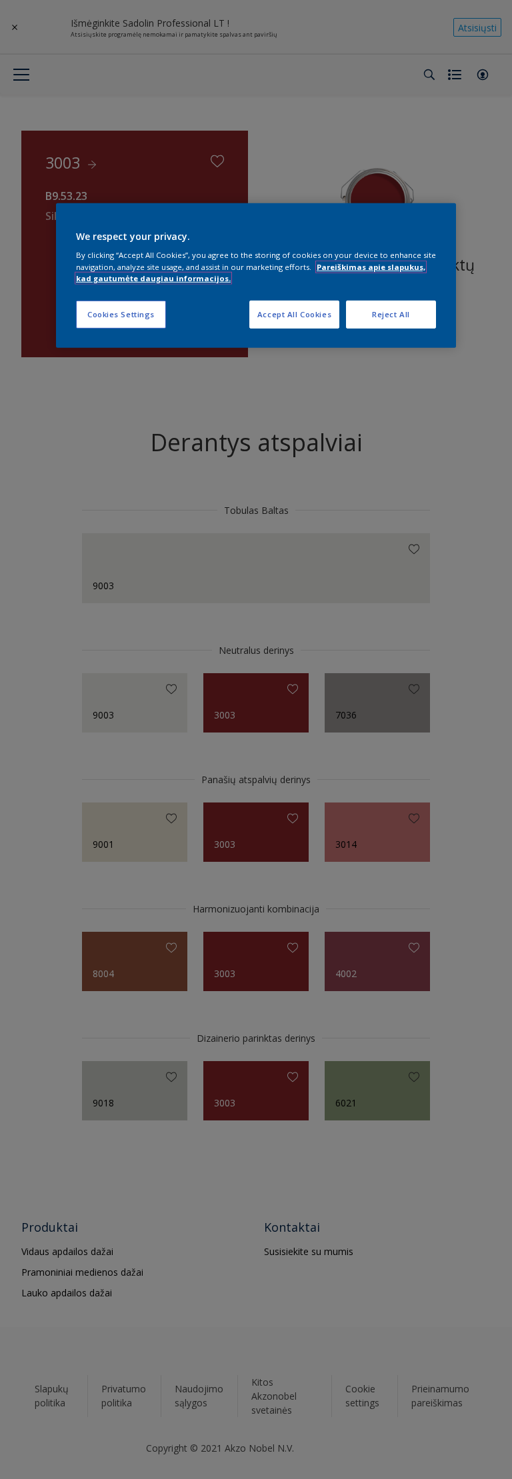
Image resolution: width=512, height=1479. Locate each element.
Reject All (391, 314)
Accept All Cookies (294, 314)
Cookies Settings (121, 314)
